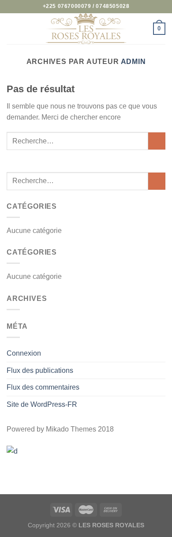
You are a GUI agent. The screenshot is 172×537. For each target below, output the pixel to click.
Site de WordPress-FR (42, 404)
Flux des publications (40, 370)
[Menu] (12, 28)
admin (133, 61)
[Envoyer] (156, 141)
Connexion (24, 353)
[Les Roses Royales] (86, 28)
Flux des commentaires (43, 387)
